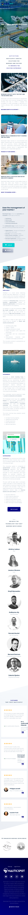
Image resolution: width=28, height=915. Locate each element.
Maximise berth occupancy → (10, 109)
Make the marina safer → (9, 192)
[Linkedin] (22, 877)
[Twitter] (11, 877)
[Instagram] (17, 877)
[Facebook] (6, 877)
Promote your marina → (8, 151)
